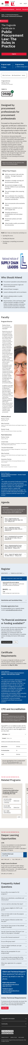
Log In (25, 3)
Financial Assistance (16, 573)
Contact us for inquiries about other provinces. (10, 741)
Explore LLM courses (6, 873)
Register (14, 54)
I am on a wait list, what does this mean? (12, 904)
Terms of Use (13, 1037)
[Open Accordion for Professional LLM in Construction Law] (25, 854)
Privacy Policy (5, 1037)
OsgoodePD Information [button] (8, 1018)
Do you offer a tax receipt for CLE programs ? (10, 893)
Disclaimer (21, 1037)
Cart (21, 3)
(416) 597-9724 (6, 986)
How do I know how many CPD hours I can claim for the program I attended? (12, 933)
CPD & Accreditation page (13, 762)
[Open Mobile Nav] (2, 4)
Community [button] (4, 1024)
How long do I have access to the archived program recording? (12, 927)
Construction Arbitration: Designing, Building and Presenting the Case (11, 792)
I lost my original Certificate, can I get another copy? (11, 947)
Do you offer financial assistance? (10, 938)
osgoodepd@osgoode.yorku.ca (14, 610)
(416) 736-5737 (6, 992)
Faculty (23, 75)
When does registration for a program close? (11, 964)
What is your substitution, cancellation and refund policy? (12, 899)
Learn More (5, 1008)
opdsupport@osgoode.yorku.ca (10, 990)
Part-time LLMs (5, 859)
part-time (3, 850)
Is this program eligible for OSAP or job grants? (11, 909)
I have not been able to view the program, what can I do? (12, 915)
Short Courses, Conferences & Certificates (11, 16)
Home (2, 14)
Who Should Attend (16, 75)
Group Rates (4, 573)
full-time (22, 848)
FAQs (15, 642)
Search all (18, 9)
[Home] (10, 3)
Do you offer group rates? (8, 942)
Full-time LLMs (16, 859)
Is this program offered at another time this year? (11, 921)
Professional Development (7, 9)
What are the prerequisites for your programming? (10, 953)
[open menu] (2, 3)
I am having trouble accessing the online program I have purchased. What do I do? (12, 959)
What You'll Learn (6, 75)
